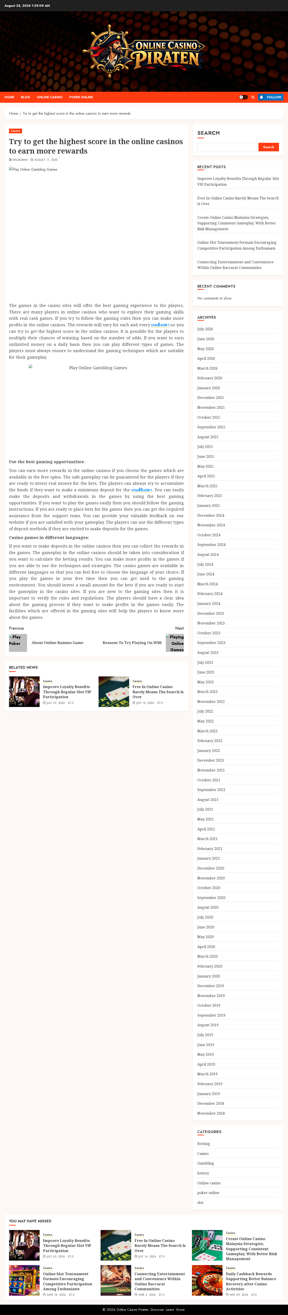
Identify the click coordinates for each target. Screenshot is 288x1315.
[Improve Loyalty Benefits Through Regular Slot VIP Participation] (24, 691)
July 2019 (205, 1034)
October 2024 (208, 534)
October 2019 (208, 1005)
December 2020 (210, 868)
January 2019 (208, 1093)
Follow (274, 97)
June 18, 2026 (56, 1295)
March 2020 (207, 956)
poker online (81, 97)
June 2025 (205, 456)
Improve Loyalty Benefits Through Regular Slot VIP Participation (67, 691)
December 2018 (210, 1103)
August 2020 (207, 907)
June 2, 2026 (147, 1295)
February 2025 (209, 495)
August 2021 (207, 799)
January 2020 (208, 975)
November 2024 (211, 525)
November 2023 (211, 623)
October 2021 (208, 780)
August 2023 (207, 652)
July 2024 (205, 564)
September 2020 (211, 897)
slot (200, 1202)
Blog (25, 97)
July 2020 (205, 917)
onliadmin (20, 160)
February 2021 (209, 848)
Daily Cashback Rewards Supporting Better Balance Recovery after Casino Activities (251, 1281)
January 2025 (208, 505)
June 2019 (205, 1044)
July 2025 (205, 446)
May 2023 (205, 682)
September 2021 (211, 789)
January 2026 (208, 387)
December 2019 (210, 985)
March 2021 (207, 838)
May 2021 (205, 819)
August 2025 (207, 436)
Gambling (205, 1163)
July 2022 (205, 711)
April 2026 (206, 358)
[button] (253, 97)
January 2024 (208, 603)
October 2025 (208, 417)
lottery (203, 1173)
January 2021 (208, 858)
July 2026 (205, 329)
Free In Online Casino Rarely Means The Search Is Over (158, 691)
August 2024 (207, 554)
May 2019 (205, 1054)
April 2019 (206, 1064)
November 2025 (211, 407)
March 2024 (207, 583)
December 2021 (210, 760)
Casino (15, 131)
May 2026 (205, 348)
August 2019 (207, 1024)
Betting (203, 1143)
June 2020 (205, 926)
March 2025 (207, 485)
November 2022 (211, 701)
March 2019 (207, 1073)
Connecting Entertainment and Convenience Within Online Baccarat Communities (160, 1281)
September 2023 (211, 642)
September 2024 (211, 544)
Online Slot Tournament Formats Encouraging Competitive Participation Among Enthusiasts (67, 1281)
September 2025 (211, 427)
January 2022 (208, 750)
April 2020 (206, 946)
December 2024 (210, 515)
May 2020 (205, 936)
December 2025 (210, 397)
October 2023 (208, 633)
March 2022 (207, 731)
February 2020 (209, 966)
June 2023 (205, 672)
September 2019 (211, 1015)
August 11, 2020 (45, 160)
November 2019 (211, 995)
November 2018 (211, 1113)
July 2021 (205, 809)
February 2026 (209, 378)
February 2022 (209, 740)
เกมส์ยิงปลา (141, 489)
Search (208, 133)
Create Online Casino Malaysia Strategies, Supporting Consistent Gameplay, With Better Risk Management (236, 223)
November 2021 (211, 770)
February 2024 (209, 593)
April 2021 (206, 829)
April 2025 (206, 476)
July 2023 (205, 662)
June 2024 (205, 574)
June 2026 (205, 338)
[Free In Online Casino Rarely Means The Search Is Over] (114, 691)
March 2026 (207, 368)
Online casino (50, 97)
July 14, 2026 (145, 703)
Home (9, 97)
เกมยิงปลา (160, 324)
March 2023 (207, 691)
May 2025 (205, 466)
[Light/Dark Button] (243, 97)
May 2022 (205, 721)
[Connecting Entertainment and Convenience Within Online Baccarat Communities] (116, 1280)
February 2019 (209, 1083)
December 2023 (210, 613)
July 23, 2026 (56, 703)
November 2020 (211, 878)
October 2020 (208, 887)
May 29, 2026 (239, 1295)
